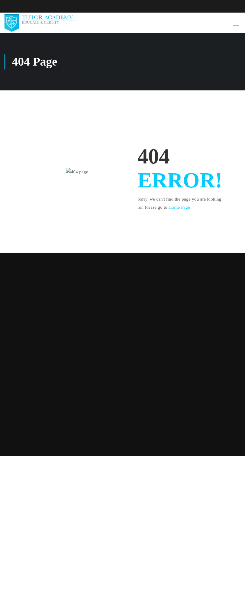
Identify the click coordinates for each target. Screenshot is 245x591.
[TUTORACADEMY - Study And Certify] (40, 22)
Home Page (179, 207)
